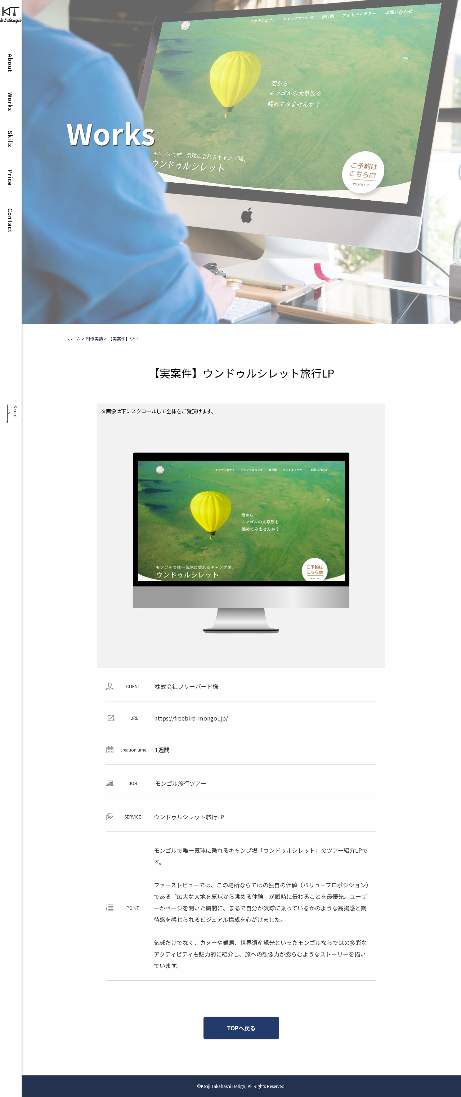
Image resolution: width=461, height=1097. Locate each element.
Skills (10, 139)
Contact (10, 220)
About (10, 63)
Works (10, 101)
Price (10, 178)
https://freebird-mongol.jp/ (191, 718)
